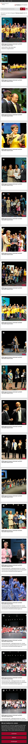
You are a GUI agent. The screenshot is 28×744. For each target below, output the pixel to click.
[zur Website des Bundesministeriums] (4, 4)
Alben (5, 1)
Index (8, 1)
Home (2, 1)
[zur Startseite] (21, 4)
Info (11, 1)
